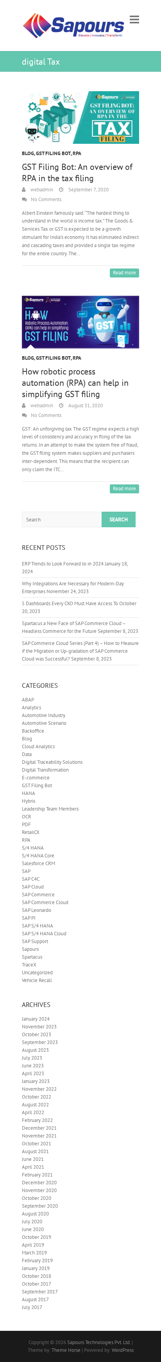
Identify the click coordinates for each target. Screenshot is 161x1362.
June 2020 (33, 1229)
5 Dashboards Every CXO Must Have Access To (70, 603)
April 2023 (33, 1073)
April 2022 (33, 1112)
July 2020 (32, 1221)
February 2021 (37, 1174)
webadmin (41, 189)
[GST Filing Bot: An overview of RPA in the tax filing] (80, 117)
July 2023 (32, 1058)
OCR (26, 816)
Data (27, 754)
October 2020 (36, 1198)
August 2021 (35, 1151)
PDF (26, 824)
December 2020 (39, 1182)
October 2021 (36, 1143)
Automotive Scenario (44, 723)
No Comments (46, 199)
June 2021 (33, 1159)
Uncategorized (37, 972)
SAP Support (35, 941)
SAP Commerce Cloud (45, 902)
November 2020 (39, 1190)
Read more (124, 272)
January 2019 (36, 1268)
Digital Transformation (45, 770)
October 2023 (36, 1034)
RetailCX (30, 832)
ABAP (28, 699)
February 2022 (37, 1120)
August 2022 (35, 1104)
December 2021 (39, 1128)
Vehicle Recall (37, 980)
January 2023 (36, 1081)
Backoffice (33, 731)
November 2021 (39, 1135)
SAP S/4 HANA (37, 925)
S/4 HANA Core (38, 855)
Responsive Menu (134, 19)
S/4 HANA (33, 847)
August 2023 (35, 1050)
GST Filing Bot (53, 153)
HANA (28, 793)
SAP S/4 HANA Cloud (44, 933)
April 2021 (33, 1167)
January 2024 (36, 1019)
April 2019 (33, 1245)
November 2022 (39, 1089)
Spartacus (32, 957)
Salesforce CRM (38, 863)
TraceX (29, 964)
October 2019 (36, 1237)
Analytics (31, 707)
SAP (26, 871)
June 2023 (33, 1065)
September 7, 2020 (88, 189)
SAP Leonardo (36, 910)
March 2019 (34, 1252)
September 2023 (40, 1042)
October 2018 (36, 1276)
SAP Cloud (33, 886)
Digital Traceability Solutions (52, 762)
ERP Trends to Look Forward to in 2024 (63, 563)
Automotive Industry (43, 715)
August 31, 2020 (85, 405)
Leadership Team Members (50, 809)
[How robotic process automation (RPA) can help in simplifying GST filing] (80, 322)
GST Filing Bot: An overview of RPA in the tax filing (77, 172)
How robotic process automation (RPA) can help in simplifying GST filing (75, 382)
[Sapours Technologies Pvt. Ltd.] (73, 25)
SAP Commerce (38, 894)
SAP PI (29, 918)
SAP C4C (30, 879)
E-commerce (36, 777)
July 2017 (32, 1307)
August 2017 (35, 1299)
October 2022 (36, 1096)
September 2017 (40, 1291)
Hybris (28, 801)
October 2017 (36, 1284)
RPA (77, 153)
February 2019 (37, 1260)
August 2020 (35, 1213)
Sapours (30, 949)
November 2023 (39, 1026)
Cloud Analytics (38, 746)
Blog (28, 153)
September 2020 (40, 1206)
